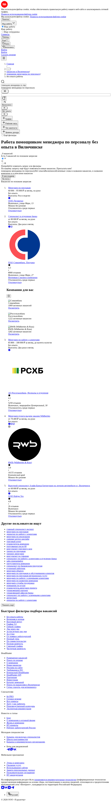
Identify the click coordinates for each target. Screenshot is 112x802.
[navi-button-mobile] (4, 58)
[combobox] (13, 85)
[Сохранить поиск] (4, 98)
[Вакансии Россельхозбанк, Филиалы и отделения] (58, 372)
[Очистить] (5, 91)
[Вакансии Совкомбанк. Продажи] (58, 244)
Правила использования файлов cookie (48, 16)
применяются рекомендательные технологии (55, 779)
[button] (4, 50)
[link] (5, 43)
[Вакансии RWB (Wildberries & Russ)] (58, 444)
